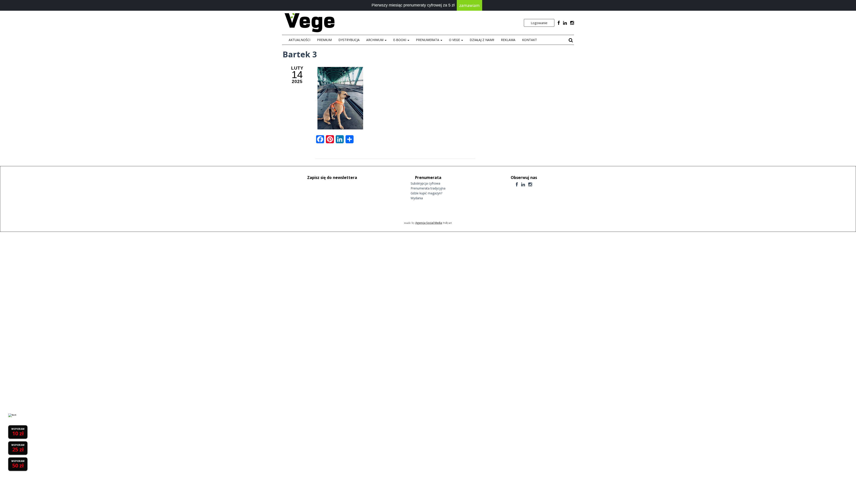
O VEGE (455, 40)
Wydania (417, 198)
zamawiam (469, 5)
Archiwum (375, 40)
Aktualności (299, 40)
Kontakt (529, 40)
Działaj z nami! (482, 40)
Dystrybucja (349, 40)
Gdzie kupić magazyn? (426, 193)
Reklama (508, 40)
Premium (324, 40)
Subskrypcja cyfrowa (425, 183)
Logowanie (539, 23)
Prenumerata (428, 40)
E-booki (400, 40)
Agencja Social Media (428, 223)
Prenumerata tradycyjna (428, 188)
